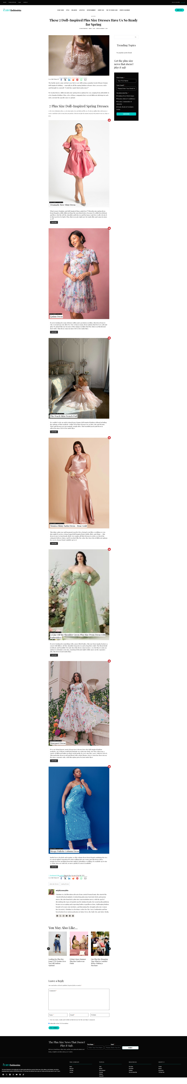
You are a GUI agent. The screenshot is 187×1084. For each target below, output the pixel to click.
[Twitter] (6, 1074)
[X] (65, 80)
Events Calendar (125, 10)
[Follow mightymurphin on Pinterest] (73, 915)
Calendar (131, 1070)
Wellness (74, 10)
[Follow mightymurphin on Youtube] (66, 915)
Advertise (71, 1068)
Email (72, 1015)
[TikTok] (23, 1074)
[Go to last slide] (48, 948)
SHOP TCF (179, 10)
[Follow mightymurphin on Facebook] (57, 915)
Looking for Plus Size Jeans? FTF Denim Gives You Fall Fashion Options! (57, 962)
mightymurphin (84, 28)
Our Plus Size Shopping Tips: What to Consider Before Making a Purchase (99, 962)
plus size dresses (54, 884)
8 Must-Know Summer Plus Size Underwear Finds (78, 961)
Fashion (160, 1066)
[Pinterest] (77, 80)
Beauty (100, 1068)
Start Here (60, 10)
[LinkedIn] (69, 80)
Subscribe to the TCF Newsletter (59, 1023)
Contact (25, 2)
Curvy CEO (101, 10)
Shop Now (53, 222)
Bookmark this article (56, 875)
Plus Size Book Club (133, 1072)
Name (51, 1015)
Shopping (93, 16)
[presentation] (58, 944)
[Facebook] (61, 80)
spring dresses (65, 884)
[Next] (109, 948)
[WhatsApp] (81, 80)
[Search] (135, 37)
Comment (53, 991)
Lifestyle (82, 10)
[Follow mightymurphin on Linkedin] (69, 915)
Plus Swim (131, 1066)
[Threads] (13, 1074)
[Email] (85, 80)
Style (67, 10)
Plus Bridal (131, 1068)
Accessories (161, 1070)
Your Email (120, 85)
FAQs (19, 2)
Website (93, 1015)
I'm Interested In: (122, 93)
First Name (120, 77)
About (4, 2)
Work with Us (12, 2)
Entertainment (91, 10)
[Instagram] (9, 1074)
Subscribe (183, 2)
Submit (130, 1048)
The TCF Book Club (112, 10)
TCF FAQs (71, 1070)
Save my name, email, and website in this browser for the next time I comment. (72, 1020)
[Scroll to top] (3, 1079)
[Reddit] (73, 80)
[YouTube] (16, 1074)
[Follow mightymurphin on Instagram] (63, 915)
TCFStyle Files (161, 1072)
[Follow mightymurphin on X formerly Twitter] (60, 915)
